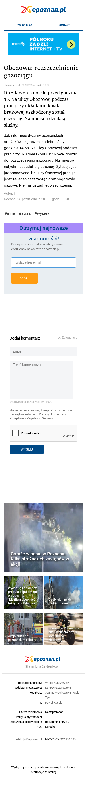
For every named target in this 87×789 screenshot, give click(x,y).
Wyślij (27, 449)
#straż (25, 213)
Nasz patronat (54, 712)
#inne (10, 213)
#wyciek (42, 213)
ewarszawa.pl (52, 767)
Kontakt (64, 25)
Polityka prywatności (29, 717)
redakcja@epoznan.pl (28, 739)
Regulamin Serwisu (40, 418)
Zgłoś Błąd (24, 25)
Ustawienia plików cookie (26, 721)
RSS (39, 726)
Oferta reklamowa (30, 712)
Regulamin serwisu (57, 721)
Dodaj (24, 278)
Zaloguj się (69, 338)
